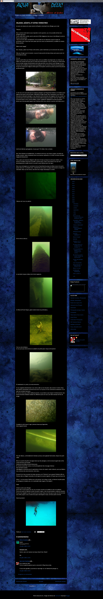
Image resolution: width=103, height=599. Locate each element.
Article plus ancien (60, 581)
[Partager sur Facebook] (42, 532)
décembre (76, 203)
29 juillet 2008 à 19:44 (25, 557)
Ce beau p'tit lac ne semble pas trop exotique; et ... (77, 246)
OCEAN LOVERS (75, 84)
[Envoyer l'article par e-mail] (35, 532)
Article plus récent (21, 581)
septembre (76, 210)
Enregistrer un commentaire (25, 574)
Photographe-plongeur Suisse (78, 310)
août (74, 212)
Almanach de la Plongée (76, 305)
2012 (73, 193)
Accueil (41, 581)
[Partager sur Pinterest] (43, 532)
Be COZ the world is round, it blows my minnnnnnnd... (78, 256)
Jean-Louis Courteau (24, 561)
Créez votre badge (82, 284)
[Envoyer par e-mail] (38, 532)
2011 (73, 195)
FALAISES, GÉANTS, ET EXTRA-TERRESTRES (78, 222)
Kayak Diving (74, 317)
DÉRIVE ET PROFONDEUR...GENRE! (78, 228)
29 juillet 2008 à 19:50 (25, 570)
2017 (73, 183)
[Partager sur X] (41, 532)
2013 (73, 191)
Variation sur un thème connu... (77, 242)
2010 (73, 197)
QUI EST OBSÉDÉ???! (77, 234)
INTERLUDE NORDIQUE (76, 271)
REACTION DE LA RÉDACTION (77, 265)
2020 (73, 181)
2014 (73, 189)
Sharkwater (73, 307)
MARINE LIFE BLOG (75, 324)
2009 (73, 200)
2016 (73, 185)
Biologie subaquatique (76, 300)
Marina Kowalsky (24, 540)
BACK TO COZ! (77, 268)
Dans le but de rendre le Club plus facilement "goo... (78, 217)
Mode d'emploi (76, 237)
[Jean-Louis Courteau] (77, 291)
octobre (75, 207)
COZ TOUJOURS (77, 262)
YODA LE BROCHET (78, 225)
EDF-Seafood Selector (76, 322)
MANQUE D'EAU (77, 231)
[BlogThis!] (39, 532)
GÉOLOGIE (73, 329)
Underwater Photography (76, 319)
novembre (76, 205)
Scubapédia (73, 312)
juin (74, 276)
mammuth (57, 595)
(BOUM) (75, 239)
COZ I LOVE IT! (77, 273)
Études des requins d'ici (76, 302)
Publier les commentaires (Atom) (44, 586)
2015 (73, 187)
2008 (73, 202)
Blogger (68, 595)
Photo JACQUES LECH (76, 326)
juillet (74, 214)
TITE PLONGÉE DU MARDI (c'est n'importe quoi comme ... (78, 250)
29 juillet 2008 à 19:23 (25, 546)
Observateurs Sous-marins (77, 314)
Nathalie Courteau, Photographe (78, 298)
